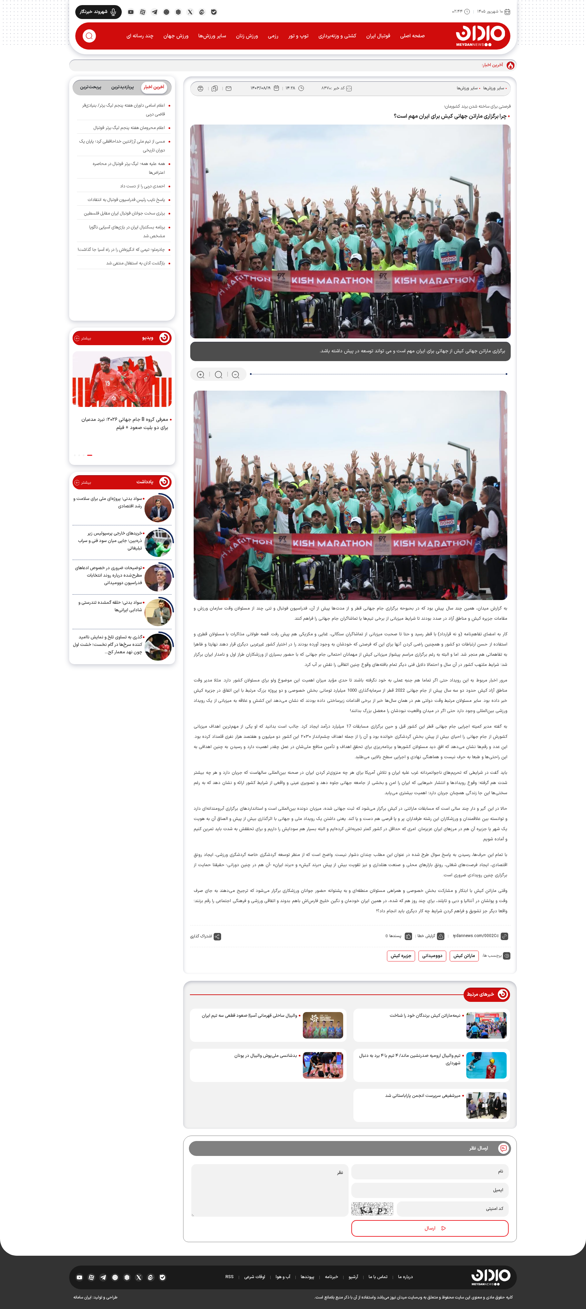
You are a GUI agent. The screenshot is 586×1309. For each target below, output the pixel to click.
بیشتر (85, 338)
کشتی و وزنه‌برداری (337, 36)
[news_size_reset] (218, 374)
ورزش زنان (247, 36)
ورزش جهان (176, 36)
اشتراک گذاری (201, 936)
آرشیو (353, 1277)
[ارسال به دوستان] (228, 88)
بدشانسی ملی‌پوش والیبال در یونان (265, 1055)
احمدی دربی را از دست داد (142, 186)
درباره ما (405, 1277)
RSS (230, 1277)
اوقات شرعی (254, 1277)
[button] (89, 455)
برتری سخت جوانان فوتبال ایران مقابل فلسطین (124, 213)
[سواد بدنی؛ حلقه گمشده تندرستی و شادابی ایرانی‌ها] (158, 612)
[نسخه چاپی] (200, 88)
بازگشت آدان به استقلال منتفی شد (135, 263)
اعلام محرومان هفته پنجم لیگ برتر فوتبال (129, 128)
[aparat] (142, 11)
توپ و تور (298, 36)
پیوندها (307, 1277)
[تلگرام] (154, 11)
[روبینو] (166, 11)
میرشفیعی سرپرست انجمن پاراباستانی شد (423, 1095)
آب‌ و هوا (283, 1277)
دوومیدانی (432, 956)
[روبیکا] (178, 11)
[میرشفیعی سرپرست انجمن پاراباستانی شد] (486, 1105)
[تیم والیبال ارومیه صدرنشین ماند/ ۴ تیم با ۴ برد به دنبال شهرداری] (486, 1065)
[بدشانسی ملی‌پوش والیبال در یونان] (323, 1065)
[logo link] (480, 35)
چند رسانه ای (140, 36)
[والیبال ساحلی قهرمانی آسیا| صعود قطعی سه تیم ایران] (323, 1025)
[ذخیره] (214, 88)
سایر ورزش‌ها (212, 36)
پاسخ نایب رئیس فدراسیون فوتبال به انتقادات (126, 200)
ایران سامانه (82, 1297)
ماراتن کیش (464, 956)
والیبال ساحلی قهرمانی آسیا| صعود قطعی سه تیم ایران (249, 1015)
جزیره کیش (401, 956)
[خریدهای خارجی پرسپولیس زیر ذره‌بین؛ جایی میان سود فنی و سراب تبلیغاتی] (158, 543)
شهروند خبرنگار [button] (94, 11)
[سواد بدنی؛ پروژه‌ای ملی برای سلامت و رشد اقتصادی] (158, 508)
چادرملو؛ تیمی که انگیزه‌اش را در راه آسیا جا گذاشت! (121, 249)
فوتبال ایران (378, 36)
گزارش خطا (426, 936)
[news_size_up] (200, 374)
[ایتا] (202, 11)
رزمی (273, 36)
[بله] (214, 11)
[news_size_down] (235, 374)
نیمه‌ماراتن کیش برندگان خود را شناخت (425, 1015)
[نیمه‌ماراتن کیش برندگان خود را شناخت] (486, 1025)
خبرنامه (331, 1277)
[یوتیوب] (130, 11)
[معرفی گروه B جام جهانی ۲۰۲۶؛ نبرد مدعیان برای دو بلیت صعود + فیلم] (122, 380)
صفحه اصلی (412, 36)
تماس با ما (378, 1277)
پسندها (395, 936)
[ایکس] (190, 11)
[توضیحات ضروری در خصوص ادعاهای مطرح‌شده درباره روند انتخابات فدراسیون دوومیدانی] (158, 578)
